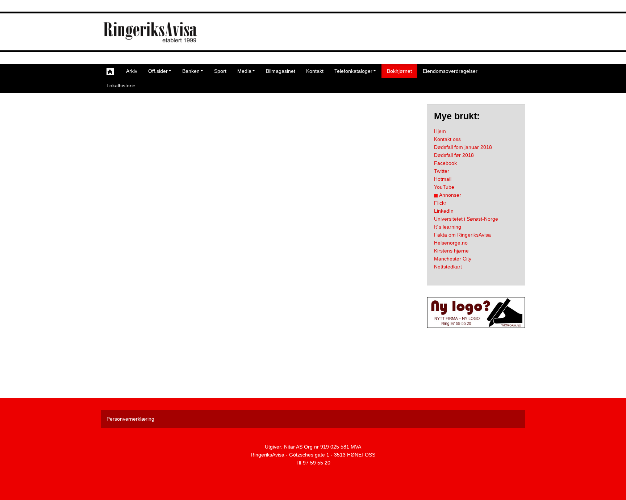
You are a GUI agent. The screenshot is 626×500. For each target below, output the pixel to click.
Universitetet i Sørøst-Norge (466, 219)
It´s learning (447, 227)
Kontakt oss (447, 139)
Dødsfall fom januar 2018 (463, 147)
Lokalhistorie (121, 85)
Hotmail (442, 179)
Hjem (440, 131)
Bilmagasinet (280, 71)
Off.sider (158, 71)
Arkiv (131, 71)
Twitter (441, 171)
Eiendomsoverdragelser (450, 71)
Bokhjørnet (399, 71)
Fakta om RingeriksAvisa (462, 235)
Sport (220, 71)
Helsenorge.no (451, 243)
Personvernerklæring (130, 419)
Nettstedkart (448, 267)
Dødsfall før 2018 (454, 155)
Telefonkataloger (353, 71)
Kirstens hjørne (451, 251)
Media (244, 71)
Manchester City (452, 259)
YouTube (444, 187)
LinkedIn (444, 211)
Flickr (440, 203)
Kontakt (315, 71)
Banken (191, 71)
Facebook (445, 163)
